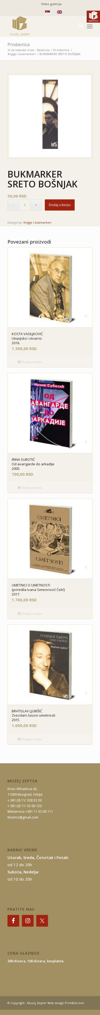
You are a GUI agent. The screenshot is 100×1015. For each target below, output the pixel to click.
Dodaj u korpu (60, 205)
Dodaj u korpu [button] (31, 362)
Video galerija (51, 4)
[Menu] (90, 26)
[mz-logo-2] (41, 26)
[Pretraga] (78, 26)
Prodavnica (18, 44)
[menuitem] (51, 4)
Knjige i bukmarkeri (37, 222)
